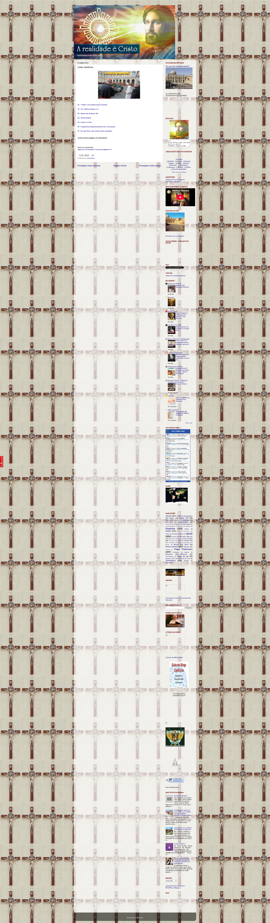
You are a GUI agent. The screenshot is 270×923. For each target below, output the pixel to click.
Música (176, 544)
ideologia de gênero (178, 534)
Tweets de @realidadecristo (176, 275)
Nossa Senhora (172, 547)
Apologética (188, 516)
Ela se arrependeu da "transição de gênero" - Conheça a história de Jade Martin (182, 860)
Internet (174, 536)
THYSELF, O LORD (174, 325)
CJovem (171, 396)
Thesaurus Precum (174, 283)
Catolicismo (169, 522)
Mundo (167, 544)
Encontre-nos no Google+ (175, 236)
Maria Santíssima (176, 542)
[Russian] (173, 165)
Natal (186, 544)
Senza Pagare (173, 311)
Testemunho (171, 560)
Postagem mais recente (89, 166)
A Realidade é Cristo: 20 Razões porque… (177, 454)
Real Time (177, 481)
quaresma (169, 554)
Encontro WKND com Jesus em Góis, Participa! (183, 399)
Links (179, 540)
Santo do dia (183, 556)
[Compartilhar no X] (84, 155)
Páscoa (186, 552)
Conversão (169, 524)
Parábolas (176, 552)
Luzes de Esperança (175, 353)
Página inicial (119, 166)
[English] (171, 161)
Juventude (172, 540)
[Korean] (180, 167)
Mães (167, 542)
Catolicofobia (183, 522)
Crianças (177, 524)
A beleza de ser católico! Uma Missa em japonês (183, 828)
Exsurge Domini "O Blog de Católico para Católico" (178, 381)
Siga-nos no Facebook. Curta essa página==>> (95, 149)
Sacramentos (170, 556)
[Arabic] (188, 167)
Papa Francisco (183, 549)
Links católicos (179, 844)
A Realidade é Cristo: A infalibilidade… (177, 477)
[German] (187, 161)
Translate (179, 159)
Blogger (140, 917)
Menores (171, 297)
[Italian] (179, 163)
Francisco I (186, 531)
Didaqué (188, 526)
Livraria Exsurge (181, 384)
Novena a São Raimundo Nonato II (182, 286)
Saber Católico (173, 410)
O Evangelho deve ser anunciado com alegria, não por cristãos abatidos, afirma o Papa (182, 812)
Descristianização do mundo (174, 526)
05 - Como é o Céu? (85, 122)
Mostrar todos (188, 422)
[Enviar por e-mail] (80, 155)
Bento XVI (183, 518)
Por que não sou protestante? (178, 66)
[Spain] (171, 163)
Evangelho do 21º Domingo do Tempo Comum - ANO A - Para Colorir (182, 371)
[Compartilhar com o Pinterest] (88, 155)
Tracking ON (184, 481)
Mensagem (187, 542)
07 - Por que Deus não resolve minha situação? (95, 131)
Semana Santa (170, 558)
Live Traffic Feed (178, 431)
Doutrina (170, 528)
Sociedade (181, 558)
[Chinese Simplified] (179, 169)
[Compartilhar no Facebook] (86, 155)
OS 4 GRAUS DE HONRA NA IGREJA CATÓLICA (182, 413)
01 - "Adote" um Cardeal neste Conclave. (93, 105)
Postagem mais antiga (150, 166)
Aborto (168, 516)
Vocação (168, 562)
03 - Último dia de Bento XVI (88, 113)
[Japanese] (171, 167)
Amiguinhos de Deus (175, 366)
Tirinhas (186, 560)
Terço (188, 558)
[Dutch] (186, 163)
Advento (178, 516)
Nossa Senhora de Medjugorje (179, 339)
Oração (168, 549)
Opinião (186, 547)
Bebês (172, 518)
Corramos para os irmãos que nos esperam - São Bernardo (182, 315)
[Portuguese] (183, 165)
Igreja (189, 533)
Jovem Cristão (187, 538)
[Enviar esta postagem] (92, 155)
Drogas (187, 529)
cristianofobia (186, 524)
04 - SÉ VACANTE (84, 118)
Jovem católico (175, 538)
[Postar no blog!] (82, 155)
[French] (179, 161)
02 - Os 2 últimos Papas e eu (88, 109)
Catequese (185, 520)
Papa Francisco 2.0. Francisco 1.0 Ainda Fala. (182, 328)
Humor (168, 534)
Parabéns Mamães (180, 796)
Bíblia (168, 520)
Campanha (176, 520)
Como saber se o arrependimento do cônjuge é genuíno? (182, 342)
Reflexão (184, 554)
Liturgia (186, 540)
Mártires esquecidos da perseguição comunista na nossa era (182, 357)
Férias (178, 531)
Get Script (171, 481)
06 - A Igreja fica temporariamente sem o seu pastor (96, 127)
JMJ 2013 (182, 536)
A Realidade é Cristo (181, 439)
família (168, 531)
